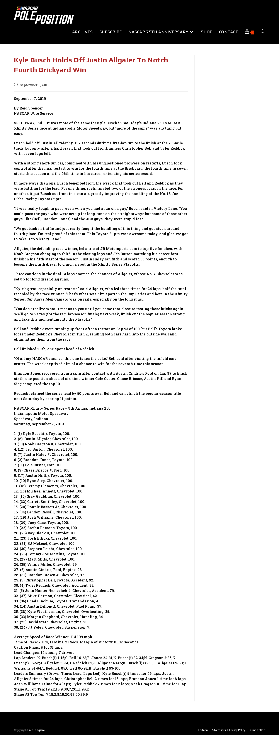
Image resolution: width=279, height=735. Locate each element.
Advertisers (219, 730)
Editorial (203, 730)
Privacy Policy (237, 730)
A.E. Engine (37, 730)
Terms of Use (256, 730)
